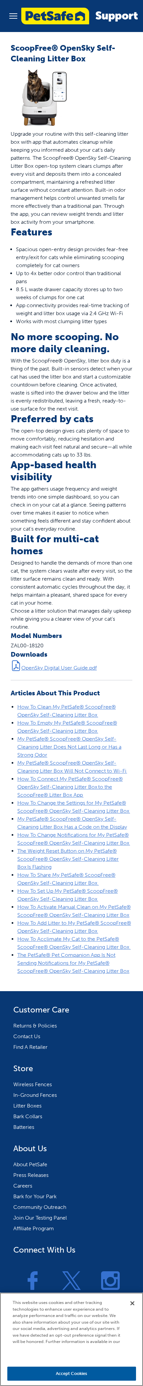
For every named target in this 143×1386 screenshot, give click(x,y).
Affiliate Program (33, 1228)
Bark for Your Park (35, 1196)
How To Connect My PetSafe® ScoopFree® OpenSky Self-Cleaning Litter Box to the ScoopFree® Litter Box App (70, 787)
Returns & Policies (35, 1025)
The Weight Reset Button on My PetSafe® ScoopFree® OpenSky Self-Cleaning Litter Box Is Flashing (68, 859)
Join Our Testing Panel (40, 1218)
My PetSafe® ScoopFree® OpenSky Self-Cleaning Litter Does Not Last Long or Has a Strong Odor (69, 747)
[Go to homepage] (79, 16)
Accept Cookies (71, 1373)
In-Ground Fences (35, 1095)
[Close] (132, 1303)
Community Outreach (39, 1207)
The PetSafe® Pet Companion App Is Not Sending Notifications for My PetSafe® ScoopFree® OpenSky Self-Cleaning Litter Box (73, 963)
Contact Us (26, 1036)
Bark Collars (27, 1116)
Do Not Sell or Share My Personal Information (71, 1354)
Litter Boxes (27, 1106)
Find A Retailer (30, 1047)
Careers (22, 1186)
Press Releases (31, 1175)
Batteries (23, 1127)
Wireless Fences (32, 1084)
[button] (13, 16)
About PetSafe (30, 1164)
